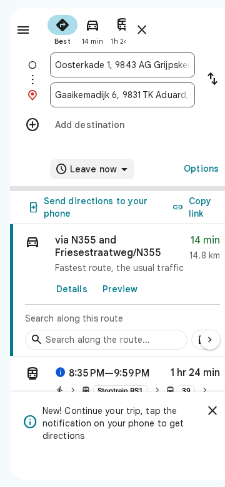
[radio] (63, 28)
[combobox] (122, 64)
